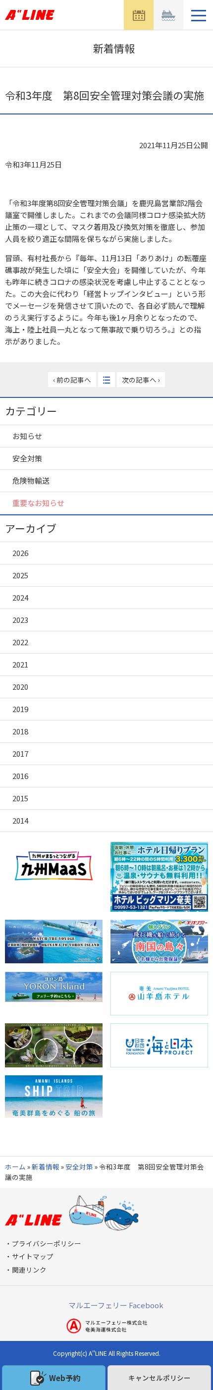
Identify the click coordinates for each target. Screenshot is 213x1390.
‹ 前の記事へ (72, 380)
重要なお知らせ (38, 503)
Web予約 (64, 1378)
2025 (20, 575)
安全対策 (27, 458)
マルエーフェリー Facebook (115, 1305)
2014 (20, 820)
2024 (20, 597)
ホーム (15, 1166)
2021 (20, 664)
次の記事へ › (141, 380)
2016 (20, 776)
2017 (20, 753)
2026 (20, 553)
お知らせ (27, 436)
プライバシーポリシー (46, 1243)
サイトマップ (32, 1256)
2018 (20, 731)
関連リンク (29, 1270)
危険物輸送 (31, 480)
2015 (20, 798)
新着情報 (45, 1166)
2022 (20, 642)
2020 (20, 686)
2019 (20, 709)
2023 (20, 619)
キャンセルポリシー (159, 1378)
